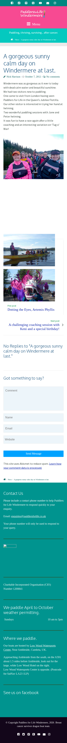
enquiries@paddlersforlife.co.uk (28, 516)
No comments (53, 76)
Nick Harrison (13, 76)
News (17, 40)
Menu (35, 24)
